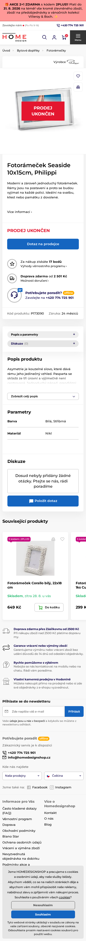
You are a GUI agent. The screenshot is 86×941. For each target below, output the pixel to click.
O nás (49, 818)
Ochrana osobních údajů (22, 842)
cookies (64, 897)
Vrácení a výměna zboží (21, 848)
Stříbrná (59, 421)
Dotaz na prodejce (43, 244)
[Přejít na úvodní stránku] (14, 37)
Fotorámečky (56, 50)
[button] (44, 37)
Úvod (6, 50)
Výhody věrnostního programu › (44, 266)
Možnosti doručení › (35, 280)
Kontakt (50, 813)
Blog (48, 824)
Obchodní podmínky (18, 830)
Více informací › (19, 212)
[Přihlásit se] (54, 37)
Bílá (48, 421)
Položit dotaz (45, 501)
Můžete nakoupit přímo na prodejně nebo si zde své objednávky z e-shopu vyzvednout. (48, 685)
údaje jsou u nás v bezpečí (27, 721)
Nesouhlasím (43, 905)
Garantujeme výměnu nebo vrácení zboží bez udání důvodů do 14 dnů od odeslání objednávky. (49, 652)
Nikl (48, 433)
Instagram (63, 787)
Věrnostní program (17, 819)
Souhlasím (43, 914)
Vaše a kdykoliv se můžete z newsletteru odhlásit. (39, 722)
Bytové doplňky (28, 50)
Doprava (9, 825)
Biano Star (10, 836)
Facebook (40, 787)
